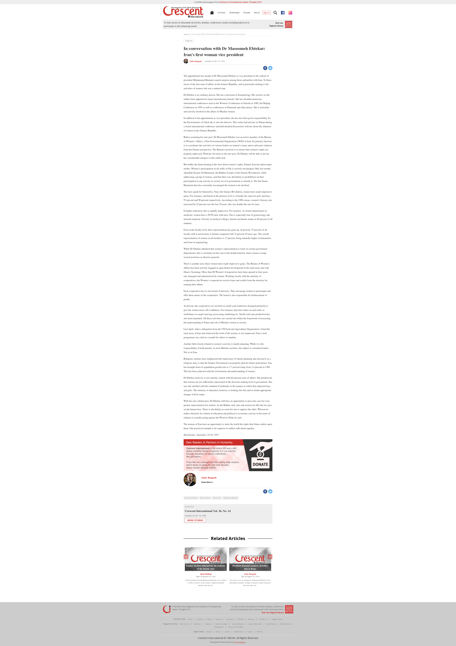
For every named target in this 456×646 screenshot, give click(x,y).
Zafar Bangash (250, 574)
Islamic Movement (255, 624)
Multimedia (238, 632)
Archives (200, 619)
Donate (240, 619)
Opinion (208, 624)
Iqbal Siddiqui (206, 574)
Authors (219, 619)
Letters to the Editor (235, 627)
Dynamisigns (240, 642)
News (209, 619)
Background (219, 627)
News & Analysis (222, 624)
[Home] (211, 12)
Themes (260, 632)
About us (251, 619)
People (249, 632)
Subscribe (229, 619)
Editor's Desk (285, 624)
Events (227, 632)
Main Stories (185, 624)
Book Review (271, 624)
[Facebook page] (282, 12)
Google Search (277, 619)
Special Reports (238, 624)
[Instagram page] (289, 12)
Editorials (197, 624)
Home (190, 619)
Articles (209, 632)
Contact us (263, 619)
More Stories (195, 520)
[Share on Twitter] (270, 68)
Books (218, 632)
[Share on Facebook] (265, 68)
